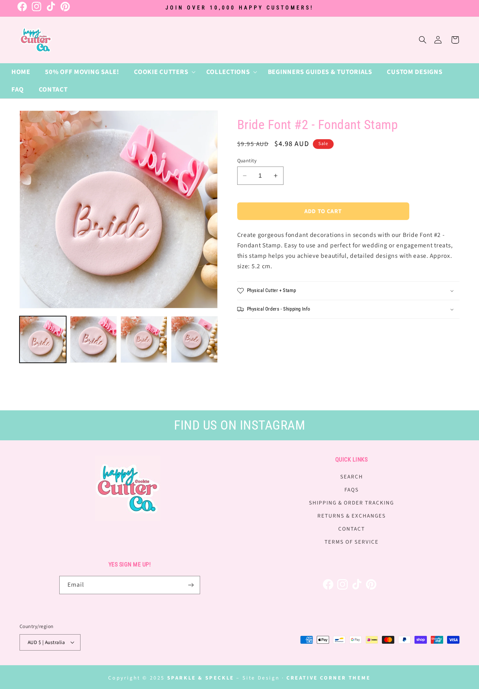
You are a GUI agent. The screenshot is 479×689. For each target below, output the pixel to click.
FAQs (351, 490)
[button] (162, 72)
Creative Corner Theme (328, 678)
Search (351, 477)
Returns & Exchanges (351, 516)
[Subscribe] (191, 585)
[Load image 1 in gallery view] (43, 339)
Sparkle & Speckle (200, 678)
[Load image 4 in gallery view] (194, 339)
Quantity (247, 160)
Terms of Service (352, 542)
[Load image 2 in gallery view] (93, 339)
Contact (351, 529)
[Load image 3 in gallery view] (144, 339)
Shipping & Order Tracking (351, 503)
